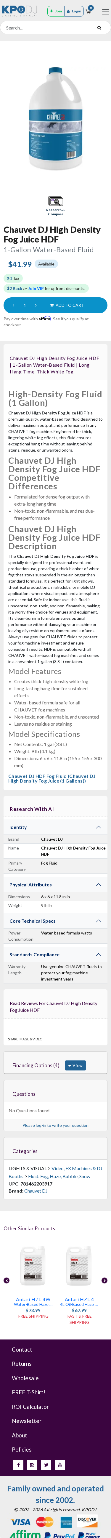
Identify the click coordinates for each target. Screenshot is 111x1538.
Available (46, 263)
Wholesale (25, 1378)
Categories (25, 1151)
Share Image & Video (25, 1039)
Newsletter (26, 1420)
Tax (13, 278)
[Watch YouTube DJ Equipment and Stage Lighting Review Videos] (60, 1465)
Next (104, 1280)
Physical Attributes (30, 884)
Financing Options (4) (35, 1065)
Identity (18, 827)
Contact (22, 1349)
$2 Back (14, 288)
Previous (6, 1280)
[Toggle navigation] (105, 11)
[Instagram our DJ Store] (32, 1465)
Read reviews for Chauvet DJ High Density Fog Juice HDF (53, 1006)
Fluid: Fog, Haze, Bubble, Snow (59, 1176)
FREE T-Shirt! (29, 1392)
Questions (24, 1094)
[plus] (36, 305)
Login (76, 11)
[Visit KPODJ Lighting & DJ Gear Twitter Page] (46, 1465)
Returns (22, 1363)
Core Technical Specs (32, 921)
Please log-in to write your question (55, 1125)
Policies (22, 1449)
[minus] (13, 305)
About (19, 1435)
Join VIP (36, 288)
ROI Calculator (30, 1406)
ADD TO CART (69, 305)
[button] (55, 206)
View (77, 1065)
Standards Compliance (34, 954)
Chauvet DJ (36, 1190)
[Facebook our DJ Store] (18, 1465)
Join (58, 11)
